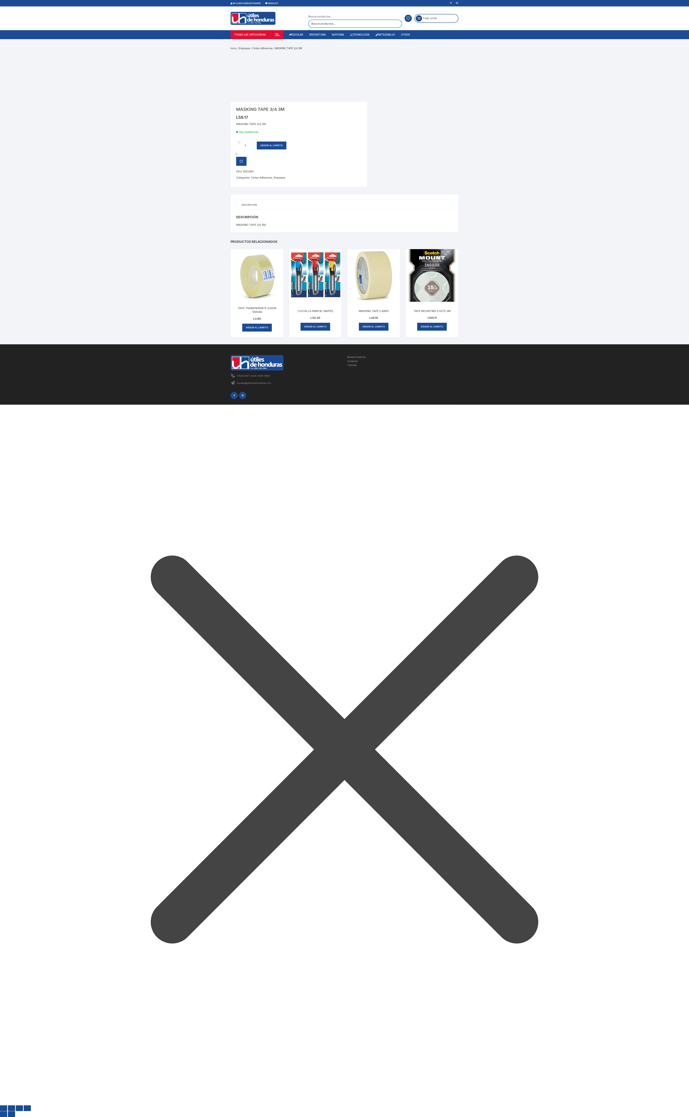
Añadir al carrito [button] (257, 327)
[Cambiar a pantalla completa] (11, 1108)
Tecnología (361, 34)
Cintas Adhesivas (262, 48)
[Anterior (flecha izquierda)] (3, 1114)
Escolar (297, 34)
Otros (405, 34)
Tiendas (352, 365)
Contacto (352, 361)
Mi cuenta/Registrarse (246, 3)
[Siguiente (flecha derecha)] (11, 1114)
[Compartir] (19, 1108)
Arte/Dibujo (386, 34)
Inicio (234, 48)
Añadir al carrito (271, 145)
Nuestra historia (356, 357)
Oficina (339, 34)
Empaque (244, 48)
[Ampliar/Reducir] (3, 1108)
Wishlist (272, 3)
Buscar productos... (320, 16)
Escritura (319, 34)
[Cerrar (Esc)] (27, 1108)
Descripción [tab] (249, 204)
